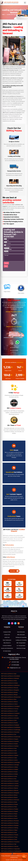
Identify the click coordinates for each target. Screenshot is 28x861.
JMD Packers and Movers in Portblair (9, 809)
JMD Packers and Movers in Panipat (9, 804)
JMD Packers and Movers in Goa (8, 734)
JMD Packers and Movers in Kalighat (9, 769)
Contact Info (7, 634)
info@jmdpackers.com (15, 667)
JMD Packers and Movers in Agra (8, 673)
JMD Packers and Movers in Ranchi (9, 818)
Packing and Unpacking (21, 637)
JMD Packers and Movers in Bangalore (10, 690)
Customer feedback (7, 645)
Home (3, 14)
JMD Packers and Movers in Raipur (9, 813)
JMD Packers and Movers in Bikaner (9, 701)
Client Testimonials (7, 640)
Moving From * (6, 248)
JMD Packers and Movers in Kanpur (9, 771)
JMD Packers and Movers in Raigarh (9, 811)
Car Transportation (21, 645)
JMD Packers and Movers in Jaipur (9, 757)
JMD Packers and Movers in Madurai (9, 788)
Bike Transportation (21, 642)
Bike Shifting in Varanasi (19, 585)
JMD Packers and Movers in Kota (8, 778)
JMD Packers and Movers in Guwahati (10, 741)
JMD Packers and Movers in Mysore (9, 797)
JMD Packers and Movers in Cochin (9, 711)
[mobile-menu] (24, 2)
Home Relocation (21, 632)
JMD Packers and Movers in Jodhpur (9, 767)
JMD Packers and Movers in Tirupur (9, 837)
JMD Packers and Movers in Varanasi (9, 846)
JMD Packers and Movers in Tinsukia (9, 834)
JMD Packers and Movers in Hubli (9, 750)
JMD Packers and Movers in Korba (9, 776)
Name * (5, 238)
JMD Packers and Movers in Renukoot (10, 820)
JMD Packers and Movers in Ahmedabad (10, 676)
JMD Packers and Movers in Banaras (9, 687)
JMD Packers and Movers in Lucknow (9, 783)
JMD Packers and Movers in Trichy (9, 839)
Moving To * (6, 251)
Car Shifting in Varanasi (7, 585)
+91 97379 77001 (14, 347)
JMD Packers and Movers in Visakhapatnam (11, 851)
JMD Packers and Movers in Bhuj (8, 699)
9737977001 (11, 579)
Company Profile (7, 632)
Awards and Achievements (7, 648)
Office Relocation (21, 634)
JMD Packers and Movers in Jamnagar (10, 764)
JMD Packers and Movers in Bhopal (9, 694)
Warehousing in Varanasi (7, 597)
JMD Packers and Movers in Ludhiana (10, 785)
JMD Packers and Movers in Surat (9, 832)
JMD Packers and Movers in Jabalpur (9, 755)
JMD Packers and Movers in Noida (9, 802)
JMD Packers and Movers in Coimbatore (10, 713)
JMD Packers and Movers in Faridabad (10, 725)
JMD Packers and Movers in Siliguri (9, 830)
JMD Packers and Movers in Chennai (9, 708)
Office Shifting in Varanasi (19, 591)
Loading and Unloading (21, 640)
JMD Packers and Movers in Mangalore (10, 792)
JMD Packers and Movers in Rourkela (9, 823)
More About (13, 571)
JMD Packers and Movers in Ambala (9, 683)
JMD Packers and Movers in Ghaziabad (10, 732)
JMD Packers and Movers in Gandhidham (10, 727)
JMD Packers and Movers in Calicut (9, 704)
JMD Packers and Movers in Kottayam (10, 781)
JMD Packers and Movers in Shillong (9, 827)
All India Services (7, 651)
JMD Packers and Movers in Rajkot (9, 816)
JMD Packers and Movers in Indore (9, 753)
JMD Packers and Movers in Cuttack (9, 715)
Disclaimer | (8, 855)
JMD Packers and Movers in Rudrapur (10, 825)
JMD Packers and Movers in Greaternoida (10, 736)
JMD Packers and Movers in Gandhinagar (10, 729)
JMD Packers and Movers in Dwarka (9, 722)
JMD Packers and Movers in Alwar (9, 680)
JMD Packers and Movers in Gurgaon (9, 739)
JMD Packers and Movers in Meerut (9, 795)
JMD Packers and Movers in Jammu (9, 760)
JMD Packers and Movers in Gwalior (9, 743)
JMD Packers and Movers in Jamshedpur (10, 762)
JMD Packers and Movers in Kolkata (9, 774)
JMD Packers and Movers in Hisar (9, 748)
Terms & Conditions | (16, 855)
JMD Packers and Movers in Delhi (9, 720)
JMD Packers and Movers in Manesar (9, 790)
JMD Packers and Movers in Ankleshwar (10, 685)
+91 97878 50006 (14, 350)
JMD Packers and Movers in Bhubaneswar (11, 697)
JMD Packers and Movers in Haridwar (9, 746)
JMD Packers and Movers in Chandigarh (10, 706)
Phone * (5, 241)
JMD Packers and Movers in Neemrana (10, 799)
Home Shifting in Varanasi (8, 591)
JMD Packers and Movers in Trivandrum (10, 841)
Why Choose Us (7, 642)
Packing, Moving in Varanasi (19, 597)
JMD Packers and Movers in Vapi (8, 844)
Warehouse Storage (21, 648)
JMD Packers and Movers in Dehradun (10, 718)
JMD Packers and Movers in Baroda (9, 692)
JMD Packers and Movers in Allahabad (10, 678)
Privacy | (3, 855)
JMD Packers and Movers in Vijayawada (10, 848)
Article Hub (7, 637)
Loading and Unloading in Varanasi (15, 14)
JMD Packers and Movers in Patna (9, 806)
